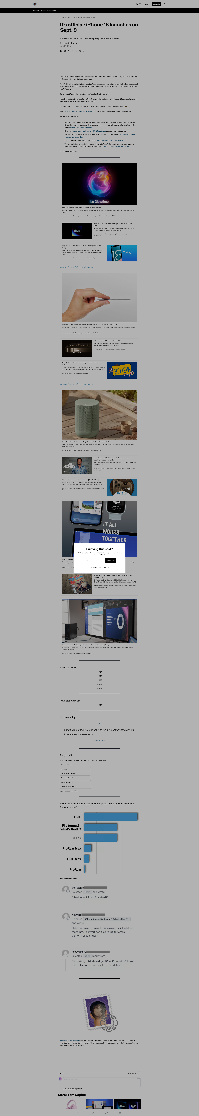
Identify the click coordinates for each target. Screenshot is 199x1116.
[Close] (123, 545)
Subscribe (111, 560)
